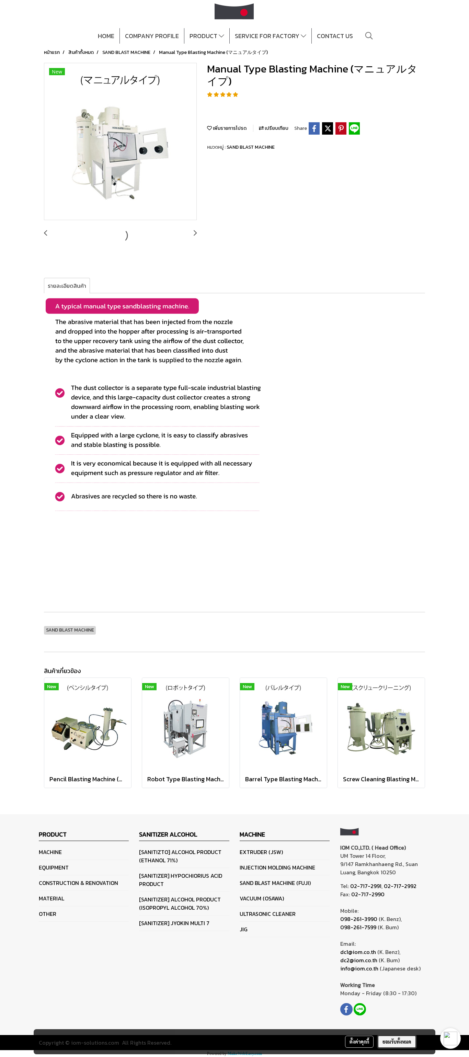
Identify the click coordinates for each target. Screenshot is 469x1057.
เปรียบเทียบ (276, 128)
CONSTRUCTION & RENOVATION (78, 883)
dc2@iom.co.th (358, 960)
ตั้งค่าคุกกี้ (359, 1041)
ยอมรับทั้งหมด (396, 1041)
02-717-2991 (365, 886)
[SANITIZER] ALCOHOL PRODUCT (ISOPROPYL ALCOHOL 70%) (180, 903)
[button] (369, 35)
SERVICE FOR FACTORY (268, 36)
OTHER (47, 914)
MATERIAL (51, 898)
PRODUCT (204, 36)
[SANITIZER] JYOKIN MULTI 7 (174, 923)
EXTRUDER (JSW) (261, 852)
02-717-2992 (400, 886)
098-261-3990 (358, 919)
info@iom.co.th (359, 968)
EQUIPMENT (54, 867)
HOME (106, 36)
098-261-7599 (358, 927)
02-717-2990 (368, 894)
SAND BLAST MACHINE (251, 147)
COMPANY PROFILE (152, 36)
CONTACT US (335, 36)
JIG (244, 929)
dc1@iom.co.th (358, 952)
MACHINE (50, 852)
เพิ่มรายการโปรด (229, 128)
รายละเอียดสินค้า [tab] (67, 286)
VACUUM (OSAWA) (262, 898)
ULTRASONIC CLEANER (268, 914)
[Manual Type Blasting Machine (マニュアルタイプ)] (120, 141)
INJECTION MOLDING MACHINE (277, 867)
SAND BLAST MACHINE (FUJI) (275, 883)
